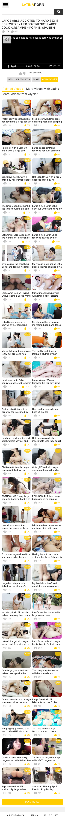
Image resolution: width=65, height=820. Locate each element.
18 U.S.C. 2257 (51, 815)
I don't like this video (24, 73)
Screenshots (23, 79)
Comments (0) (49, 79)
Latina (33, 5)
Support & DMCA (15, 815)
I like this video (20, 73)
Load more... (32, 801)
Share (36, 79)
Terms (34, 815)
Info (10, 79)
